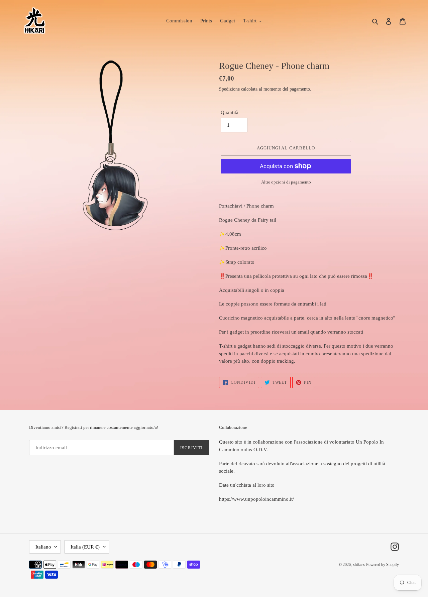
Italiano (43, 547)
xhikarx (359, 564)
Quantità (229, 112)
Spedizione (229, 89)
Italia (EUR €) (85, 547)
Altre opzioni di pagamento (286, 182)
